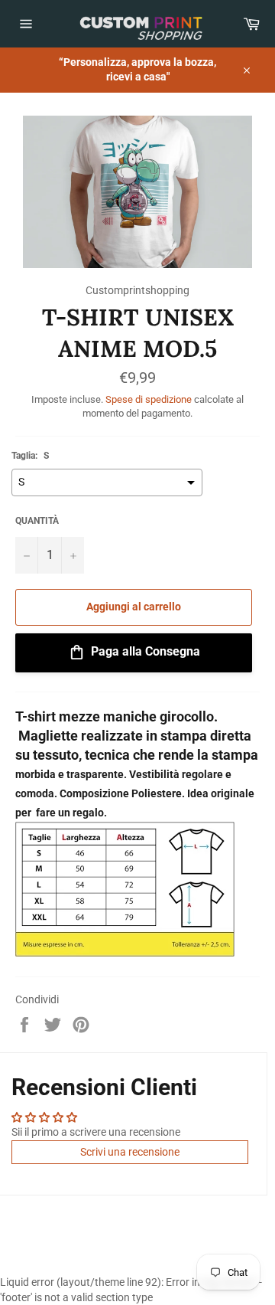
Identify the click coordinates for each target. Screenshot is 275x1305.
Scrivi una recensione (130, 1152)
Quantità (37, 520)
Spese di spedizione (148, 399)
